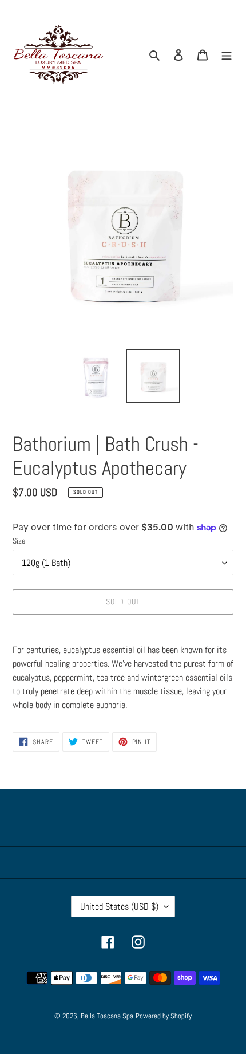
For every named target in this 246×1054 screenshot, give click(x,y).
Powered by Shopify (164, 1016)
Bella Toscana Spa (107, 1016)
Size (19, 541)
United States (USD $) (119, 906)
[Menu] (227, 54)
